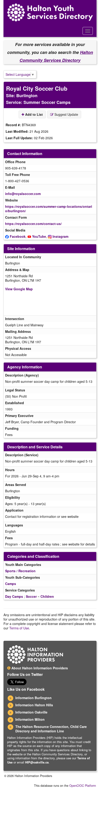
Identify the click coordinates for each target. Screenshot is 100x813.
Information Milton (30, 719)
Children (47, 596)
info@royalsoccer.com (23, 193)
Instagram (60, 236)
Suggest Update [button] (65, 114)
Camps (10, 583)
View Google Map (19, 289)
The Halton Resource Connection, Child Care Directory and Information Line (51, 728)
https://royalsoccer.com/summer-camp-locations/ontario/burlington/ (48, 208)
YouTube (39, 236)
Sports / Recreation (20, 570)
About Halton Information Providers (39, 668)
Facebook (18, 236)
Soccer (31, 596)
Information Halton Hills (34, 705)
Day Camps (14, 596)
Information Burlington (33, 697)
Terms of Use (19, 628)
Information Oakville (31, 712)
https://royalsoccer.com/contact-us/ (33, 223)
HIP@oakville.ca (37, 762)
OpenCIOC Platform (82, 785)
